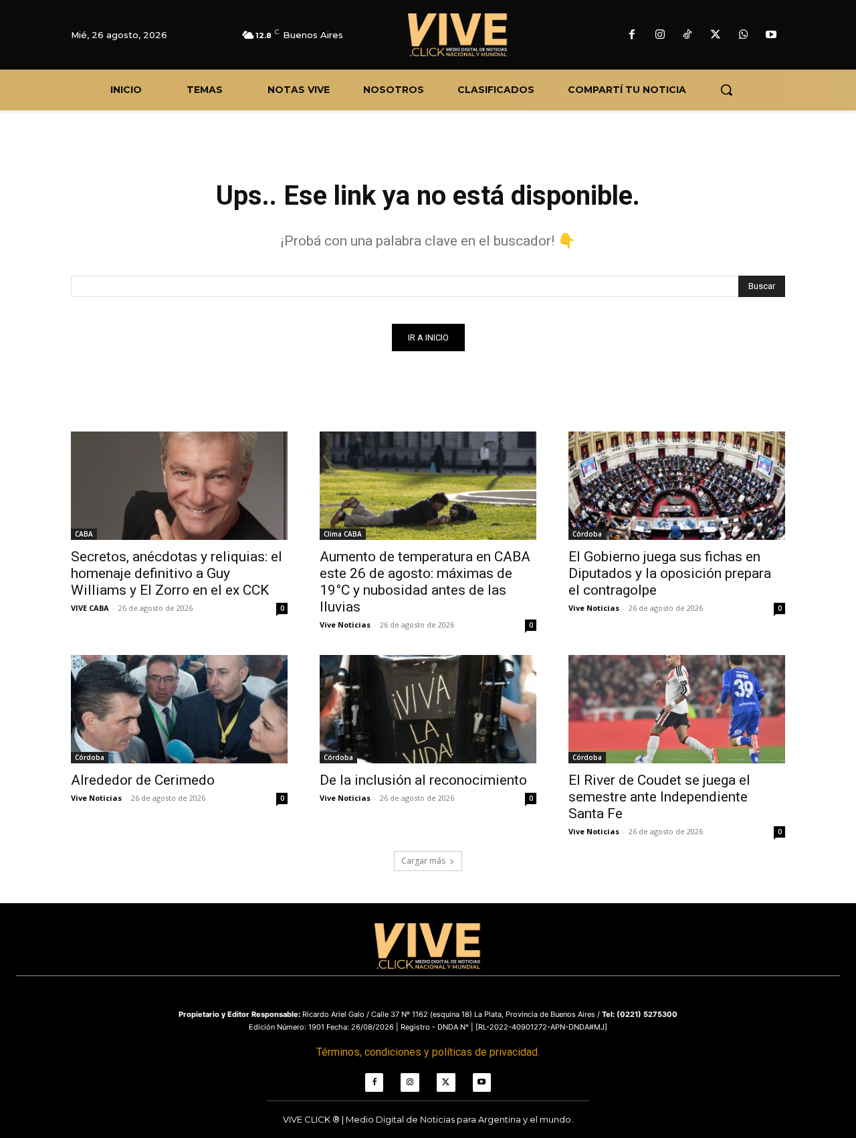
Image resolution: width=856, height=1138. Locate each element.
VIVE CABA (90, 608)
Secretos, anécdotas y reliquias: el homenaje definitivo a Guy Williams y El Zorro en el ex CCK (176, 573)
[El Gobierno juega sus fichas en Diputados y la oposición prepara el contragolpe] (676, 486)
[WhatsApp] (744, 35)
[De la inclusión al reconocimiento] (428, 709)
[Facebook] (632, 35)
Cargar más (423, 860)
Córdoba (587, 534)
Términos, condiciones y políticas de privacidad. (428, 1052)
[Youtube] (771, 35)
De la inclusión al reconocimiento (423, 780)
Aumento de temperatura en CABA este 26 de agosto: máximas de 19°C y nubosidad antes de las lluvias (425, 582)
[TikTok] (688, 35)
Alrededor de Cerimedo (143, 780)
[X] (716, 35)
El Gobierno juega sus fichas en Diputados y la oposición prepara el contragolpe (669, 573)
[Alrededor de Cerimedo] (179, 709)
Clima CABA (343, 534)
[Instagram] (660, 35)
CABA (84, 534)
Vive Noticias (345, 625)
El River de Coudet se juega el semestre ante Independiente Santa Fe (659, 797)
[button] (726, 90)
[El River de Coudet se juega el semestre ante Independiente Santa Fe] (676, 709)
